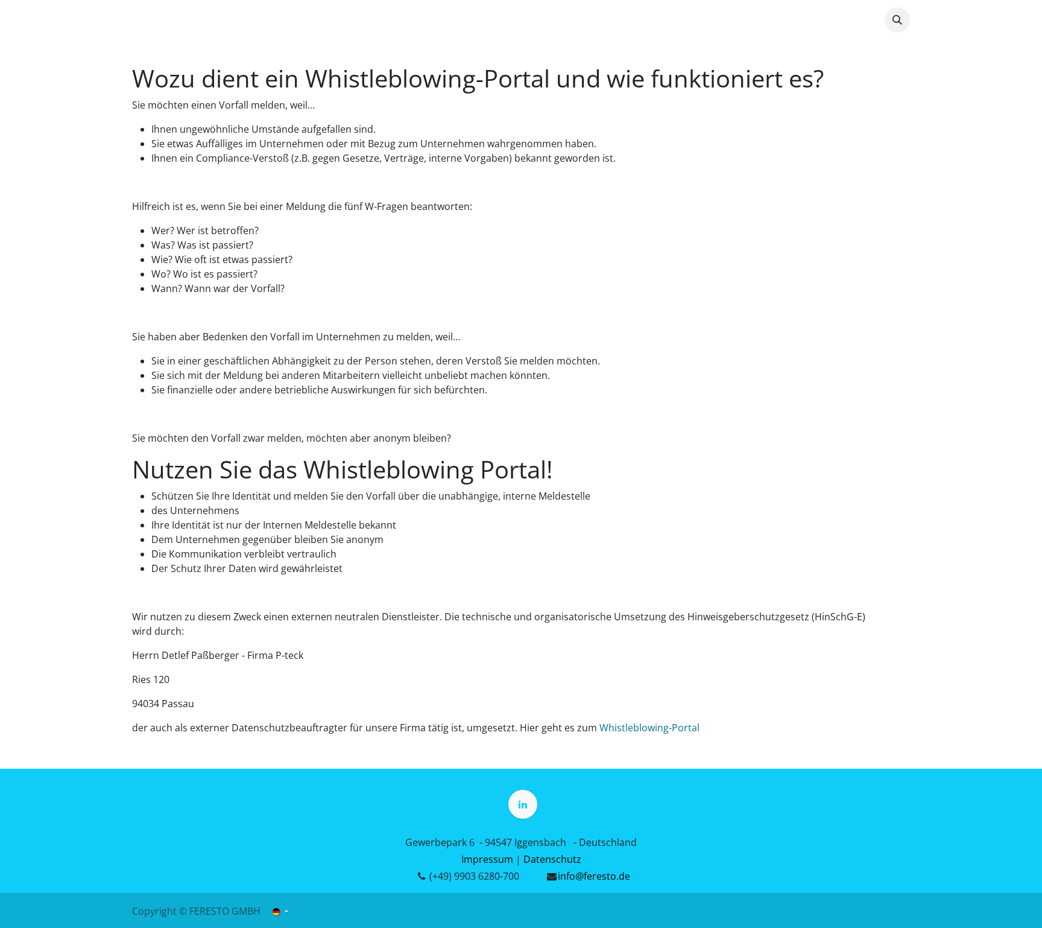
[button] (897, 20)
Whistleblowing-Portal (649, 727)
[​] (522, 804)
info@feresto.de (594, 876)
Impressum (487, 859)
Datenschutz (552, 859)
